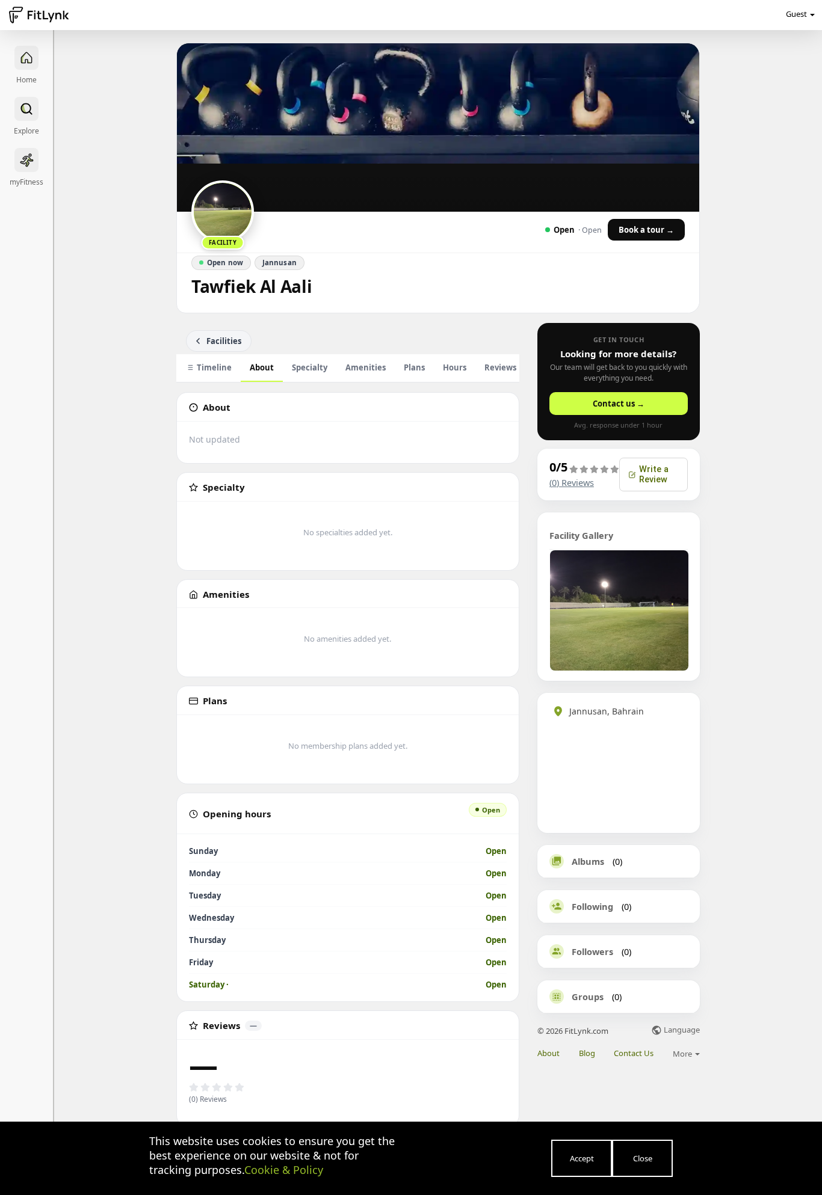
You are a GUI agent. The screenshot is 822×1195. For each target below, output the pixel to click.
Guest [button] (796, 13)
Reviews (506, 367)
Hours (454, 367)
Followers (592, 951)
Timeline (214, 367)
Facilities (223, 341)
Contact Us (634, 1053)
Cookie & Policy (283, 1170)
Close (642, 1158)
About (262, 367)
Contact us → (618, 403)
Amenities (365, 367)
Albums (588, 861)
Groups (588, 996)
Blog (587, 1053)
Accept (582, 1158)
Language (681, 1030)
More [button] (683, 1053)
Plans (414, 367)
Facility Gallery (581, 535)
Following (592, 906)
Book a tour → (646, 229)
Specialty (309, 367)
